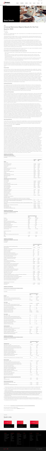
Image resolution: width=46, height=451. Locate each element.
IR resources (31, 440)
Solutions (18, 433)
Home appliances (6, 438)
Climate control (5, 436)
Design (11, 435)
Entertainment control (19, 434)
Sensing (18, 437)
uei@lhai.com (19, 408)
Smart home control (19, 435)
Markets (5, 433)
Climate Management (19, 436)
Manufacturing (12, 438)
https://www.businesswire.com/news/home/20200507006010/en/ (25, 405)
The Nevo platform (19, 438)
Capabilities (12, 433)
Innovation (12, 434)
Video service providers (6, 434)
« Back (5, 25)
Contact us (37, 440)
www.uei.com (22, 88)
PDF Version (6, 32)
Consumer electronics (6, 435)
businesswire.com (13, 405)
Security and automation (6, 437)
